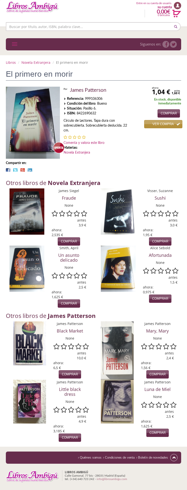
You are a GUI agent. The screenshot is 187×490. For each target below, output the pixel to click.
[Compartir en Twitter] (15, 170)
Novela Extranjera (35, 62)
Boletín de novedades (153, 457)
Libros (11, 62)
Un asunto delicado (68, 257)
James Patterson (88, 90)
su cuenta (165, 7)
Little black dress (70, 391)
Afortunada (160, 255)
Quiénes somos (91, 457)
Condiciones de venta (120, 457)
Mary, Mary (157, 331)
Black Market (70, 331)
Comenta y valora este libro (84, 143)
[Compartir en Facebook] (8, 170)
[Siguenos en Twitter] (173, 44)
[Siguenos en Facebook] (165, 44)
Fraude (69, 198)
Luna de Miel (157, 389)
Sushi (160, 198)
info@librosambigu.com (112, 479)
